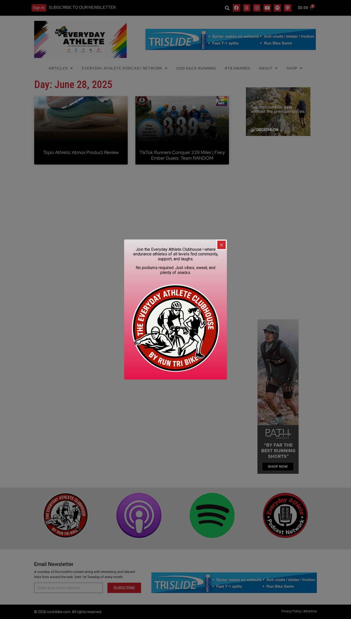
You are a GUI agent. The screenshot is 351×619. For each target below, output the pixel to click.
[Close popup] (221, 245)
